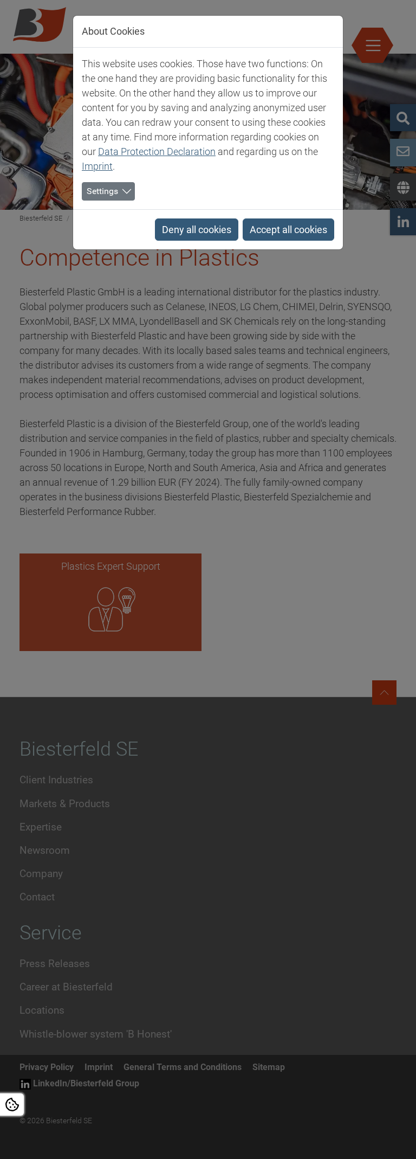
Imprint (97, 166)
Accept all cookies (288, 229)
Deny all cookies (196, 229)
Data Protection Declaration (157, 151)
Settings (102, 191)
